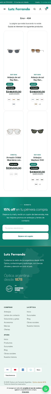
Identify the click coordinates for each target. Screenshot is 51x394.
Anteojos (7, 312)
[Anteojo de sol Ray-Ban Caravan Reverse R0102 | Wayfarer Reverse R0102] (37, 57)
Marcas (7, 326)
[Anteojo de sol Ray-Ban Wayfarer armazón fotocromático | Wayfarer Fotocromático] (14, 57)
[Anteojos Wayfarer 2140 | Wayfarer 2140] (37, 137)
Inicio (29, 312)
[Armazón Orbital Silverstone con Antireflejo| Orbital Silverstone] (14, 137)
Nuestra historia (33, 326)
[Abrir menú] (4, 9)
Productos (8, 343)
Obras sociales (33, 322)
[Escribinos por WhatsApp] (45, 388)
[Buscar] (34, 9)
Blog (28, 319)
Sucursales (31, 315)
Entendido (25, 392)
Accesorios (8, 322)
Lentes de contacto (12, 315)
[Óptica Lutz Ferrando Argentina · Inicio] (19, 9)
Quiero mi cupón (25, 236)
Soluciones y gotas (11, 319)
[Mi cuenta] (40, 9)
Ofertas (7, 329)
